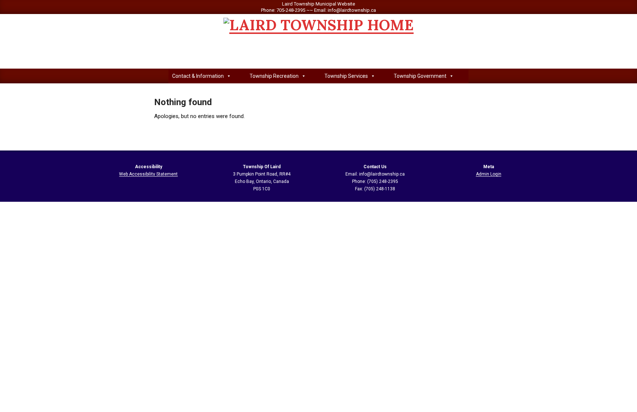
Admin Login (488, 174)
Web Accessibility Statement (148, 174)
